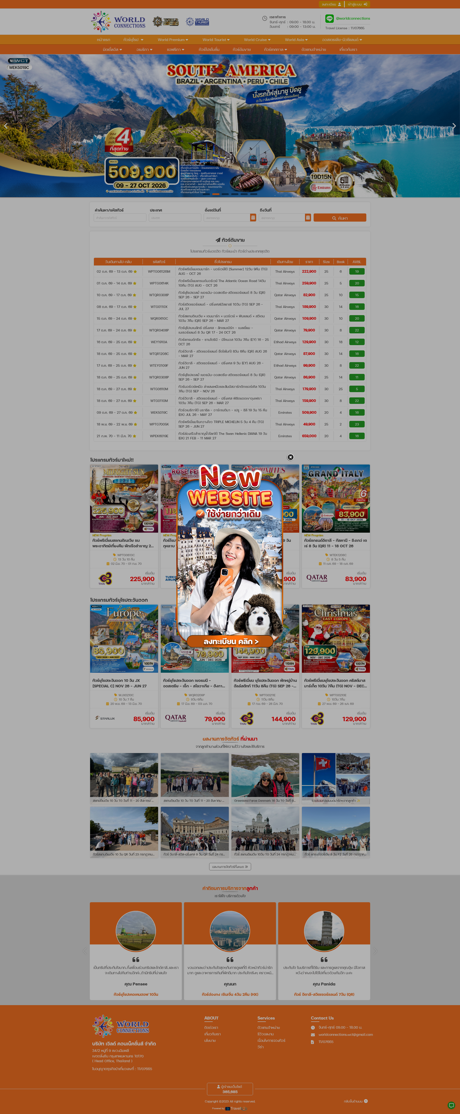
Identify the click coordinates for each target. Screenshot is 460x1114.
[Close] (290, 457)
